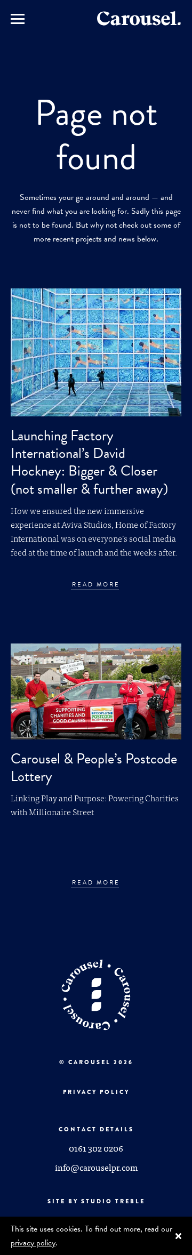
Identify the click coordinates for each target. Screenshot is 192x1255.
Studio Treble (113, 1201)
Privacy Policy (96, 1092)
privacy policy (33, 1242)
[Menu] (18, 18)
